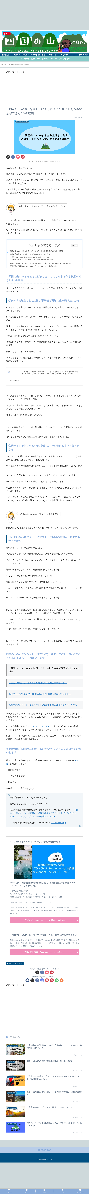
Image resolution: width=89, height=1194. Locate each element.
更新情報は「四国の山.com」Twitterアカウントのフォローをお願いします (34, 266)
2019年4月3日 (57, 822)
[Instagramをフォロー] (42, 980)
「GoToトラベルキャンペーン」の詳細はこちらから (44, 920)
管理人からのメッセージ (16, 963)
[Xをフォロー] (32, 980)
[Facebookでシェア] (13, 157)
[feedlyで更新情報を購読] (57, 980)
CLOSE (75, 245)
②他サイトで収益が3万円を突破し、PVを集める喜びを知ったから (31, 257)
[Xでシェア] (8, 157)
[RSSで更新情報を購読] (61, 980)
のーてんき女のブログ (37, 726)
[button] (82, 642)
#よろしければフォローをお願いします (35, 816)
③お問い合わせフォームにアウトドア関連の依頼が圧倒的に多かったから (33, 260)
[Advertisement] (44, 15)
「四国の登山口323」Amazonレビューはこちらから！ (44, 952)
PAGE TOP (45, 1150)
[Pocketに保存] (18, 157)
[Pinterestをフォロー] (52, 980)
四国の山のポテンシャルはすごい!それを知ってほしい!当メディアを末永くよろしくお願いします (40, 263)
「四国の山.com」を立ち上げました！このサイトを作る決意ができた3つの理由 (36, 251)
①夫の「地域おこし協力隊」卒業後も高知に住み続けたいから (30, 254)
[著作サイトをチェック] (27, 980)
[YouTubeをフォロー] (47, 980)
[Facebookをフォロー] (37, 980)
